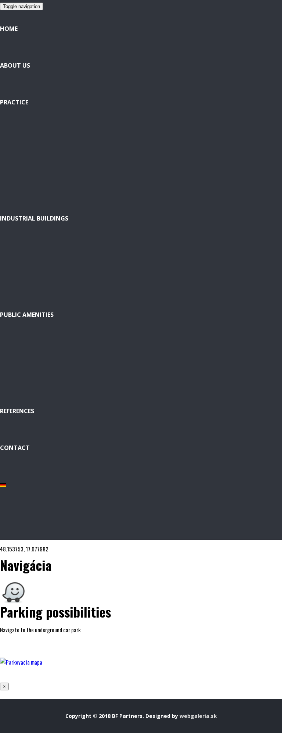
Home (9, 29)
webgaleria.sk (198, 715)
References (17, 411)
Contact (15, 448)
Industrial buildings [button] (34, 218)
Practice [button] (14, 102)
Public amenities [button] (27, 315)
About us (15, 65)
